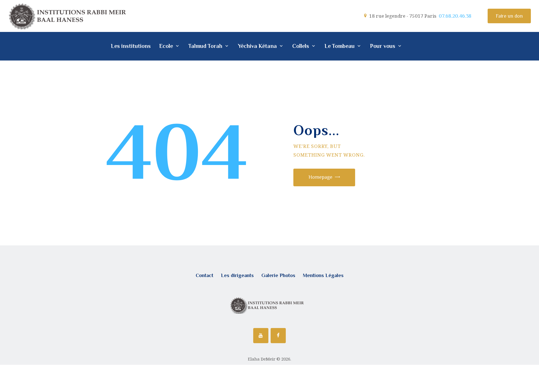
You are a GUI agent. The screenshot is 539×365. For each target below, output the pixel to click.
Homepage (320, 177)
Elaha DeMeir (261, 359)
